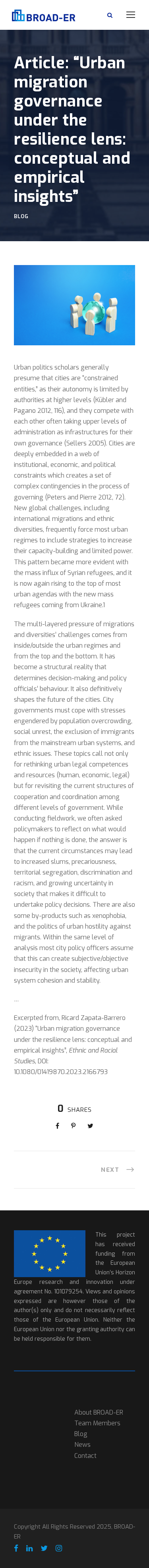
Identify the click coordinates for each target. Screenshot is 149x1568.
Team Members (97, 1423)
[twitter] (44, 1548)
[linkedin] (29, 1548)
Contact (85, 1456)
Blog (21, 216)
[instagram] (59, 1548)
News (82, 1444)
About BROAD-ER (98, 1412)
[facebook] (16, 1548)
